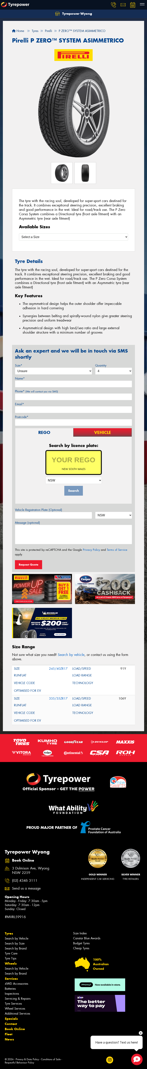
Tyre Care (11, 953)
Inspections (12, 994)
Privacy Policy (91, 550)
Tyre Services (13, 1004)
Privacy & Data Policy (27, 1059)
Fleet (8, 1034)
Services (11, 979)
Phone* (36, 391)
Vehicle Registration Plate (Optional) (38, 510)
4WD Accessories (16, 984)
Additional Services (17, 1014)
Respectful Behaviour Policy (19, 1062)
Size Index (80, 933)
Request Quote (28, 564)
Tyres (9, 933)
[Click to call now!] (113, 5)
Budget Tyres (81, 943)
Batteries (10, 989)
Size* (18, 365)
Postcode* (21, 417)
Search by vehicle (71, 654)
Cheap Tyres (81, 948)
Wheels (11, 963)
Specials (11, 1019)
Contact (11, 1024)
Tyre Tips (10, 958)
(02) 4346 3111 (24, 880)
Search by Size (14, 943)
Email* (19, 404)
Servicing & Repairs (17, 999)
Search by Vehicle (16, 938)
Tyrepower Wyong (76, 13)
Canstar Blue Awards (86, 938)
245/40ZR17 (58, 669)
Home (20, 31)
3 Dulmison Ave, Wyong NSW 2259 (30, 870)
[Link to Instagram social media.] (109, 1059)
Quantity (100, 365)
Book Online (15, 1029)
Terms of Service (117, 550)
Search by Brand (16, 948)
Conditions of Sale (51, 1059)
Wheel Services (15, 1009)
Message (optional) (27, 523)
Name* (20, 379)
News (9, 1039)
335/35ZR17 (58, 699)
